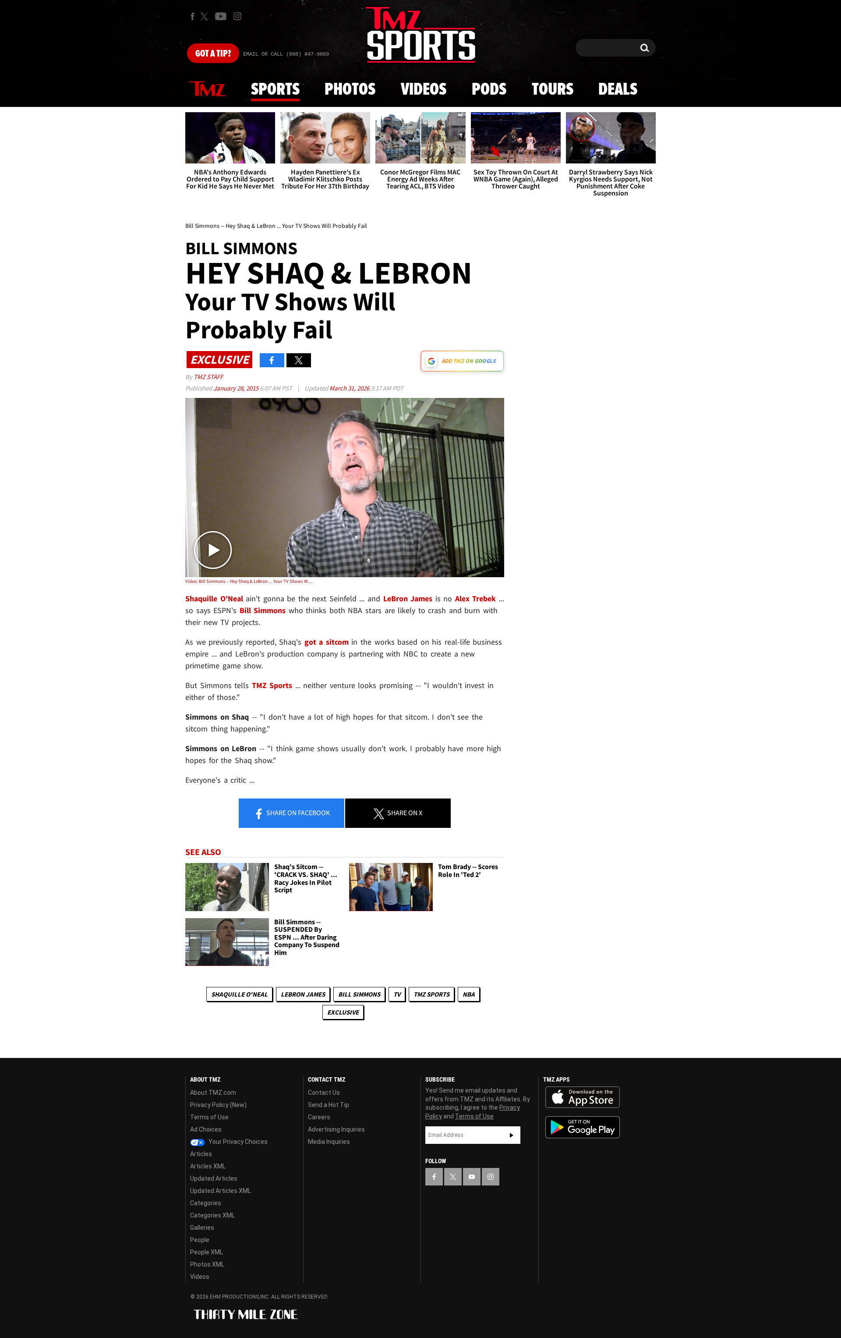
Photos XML (207, 1264)
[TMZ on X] (206, 16)
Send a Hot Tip (328, 1104)
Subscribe (511, 1135)
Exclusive (343, 1012)
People (199, 1239)
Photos (350, 89)
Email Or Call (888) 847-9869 (286, 54)
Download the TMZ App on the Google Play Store (582, 1127)
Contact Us (324, 1092)
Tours (552, 89)
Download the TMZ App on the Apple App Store (582, 1097)
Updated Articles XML (220, 1190)
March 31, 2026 (350, 388)
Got (213, 54)
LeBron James (303, 994)
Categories (205, 1203)
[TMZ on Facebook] (192, 16)
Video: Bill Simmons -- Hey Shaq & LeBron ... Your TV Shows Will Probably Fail (249, 581)
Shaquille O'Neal (239, 994)
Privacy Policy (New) (218, 1104)
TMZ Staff (208, 377)
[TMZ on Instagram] (237, 16)
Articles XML (208, 1166)
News (207, 89)
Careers (319, 1117)
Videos (423, 89)
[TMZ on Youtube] (221, 16)
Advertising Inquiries (336, 1129)
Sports (275, 89)
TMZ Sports (272, 685)
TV (396, 994)
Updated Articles (213, 1178)
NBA (469, 994)
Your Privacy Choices (237, 1141)
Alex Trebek (475, 598)
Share (297, 812)
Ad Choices (206, 1129)
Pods (489, 89)
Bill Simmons (359, 994)
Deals (617, 89)
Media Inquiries (329, 1141)
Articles (201, 1153)
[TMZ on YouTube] (472, 1176)
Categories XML (212, 1215)
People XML (206, 1252)
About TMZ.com (213, 1092)
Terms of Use (209, 1117)
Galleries (202, 1227)
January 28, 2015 (236, 388)
